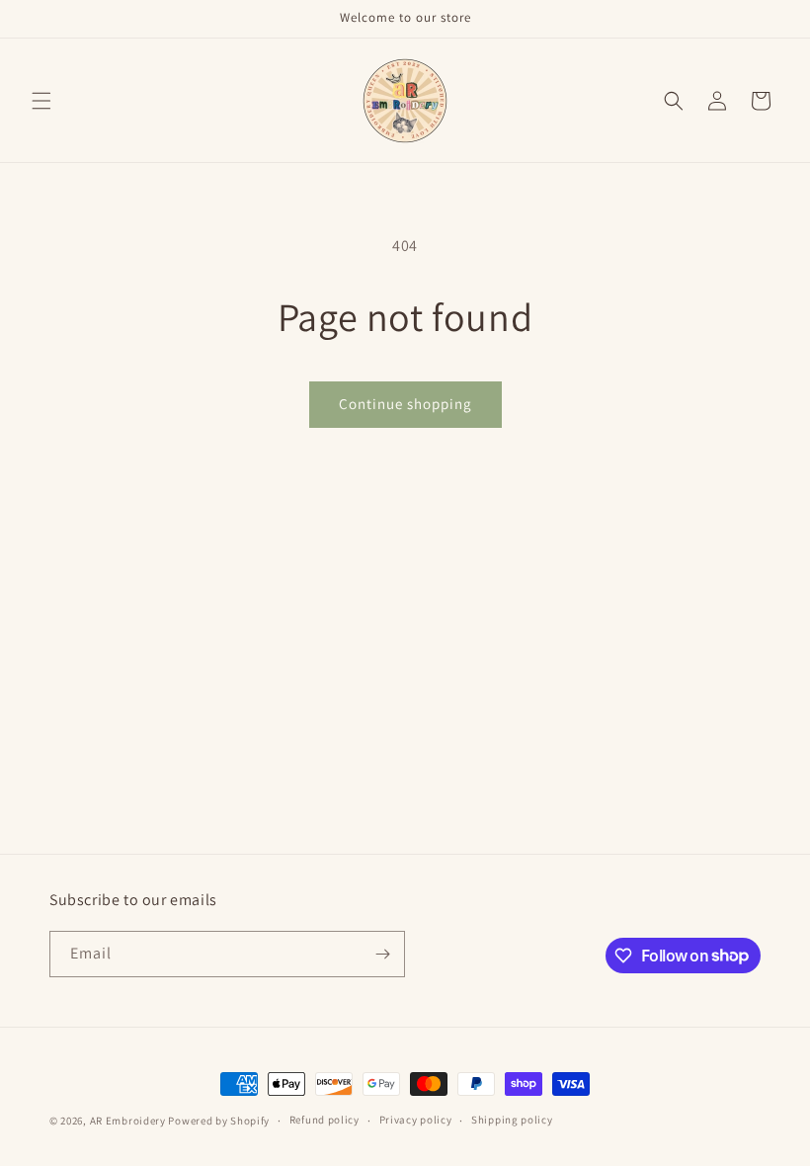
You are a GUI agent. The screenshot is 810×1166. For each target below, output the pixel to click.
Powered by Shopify (219, 1120)
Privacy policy (415, 1119)
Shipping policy (512, 1119)
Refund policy (324, 1119)
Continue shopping (405, 403)
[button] (41, 101)
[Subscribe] (382, 954)
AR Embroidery (128, 1120)
